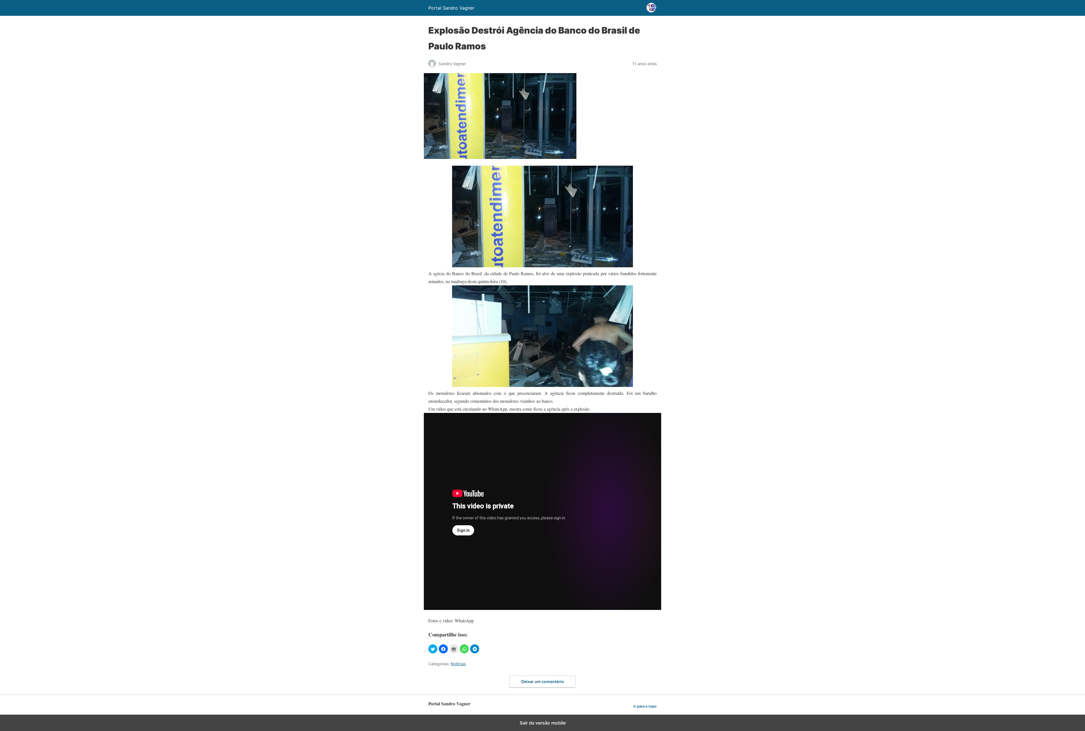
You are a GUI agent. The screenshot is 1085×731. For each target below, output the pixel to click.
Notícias (458, 663)
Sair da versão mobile (543, 723)
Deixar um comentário (542, 681)
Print (453, 648)
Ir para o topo (645, 706)
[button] (432, 648)
